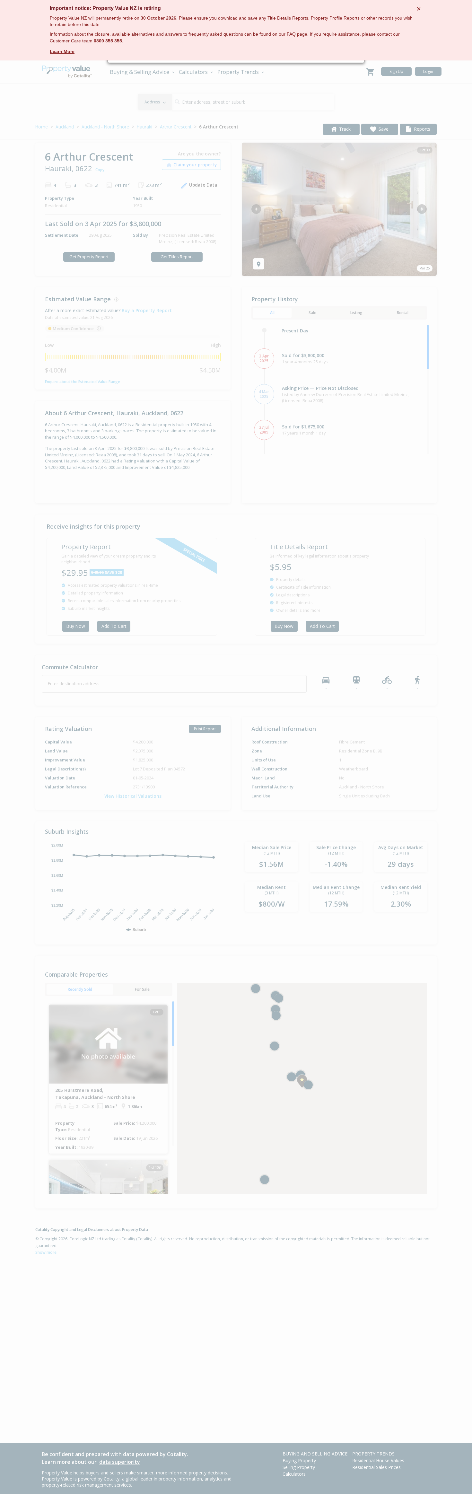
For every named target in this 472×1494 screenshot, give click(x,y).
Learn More (62, 51)
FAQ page (297, 34)
